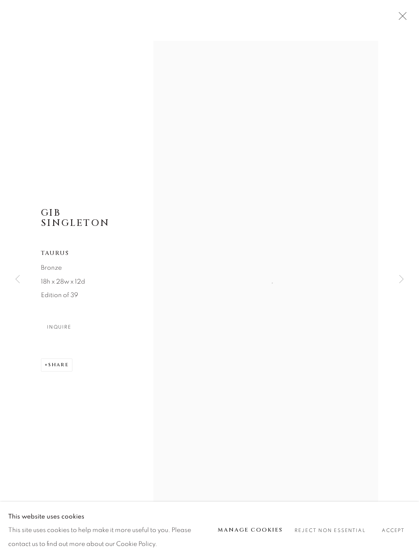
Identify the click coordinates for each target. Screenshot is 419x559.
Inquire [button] (59, 327)
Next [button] (401, 279)
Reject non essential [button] (330, 530)
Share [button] (58, 364)
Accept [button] (393, 530)
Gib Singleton (75, 218)
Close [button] (400, 18)
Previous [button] (17, 279)
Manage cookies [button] (250, 530)
